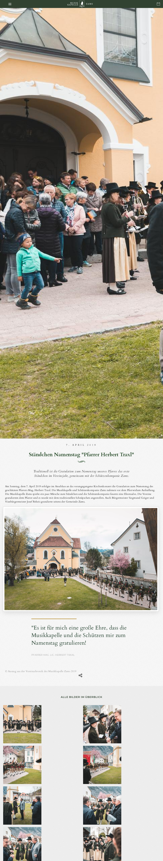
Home (82, 4)
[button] (10, 4)
